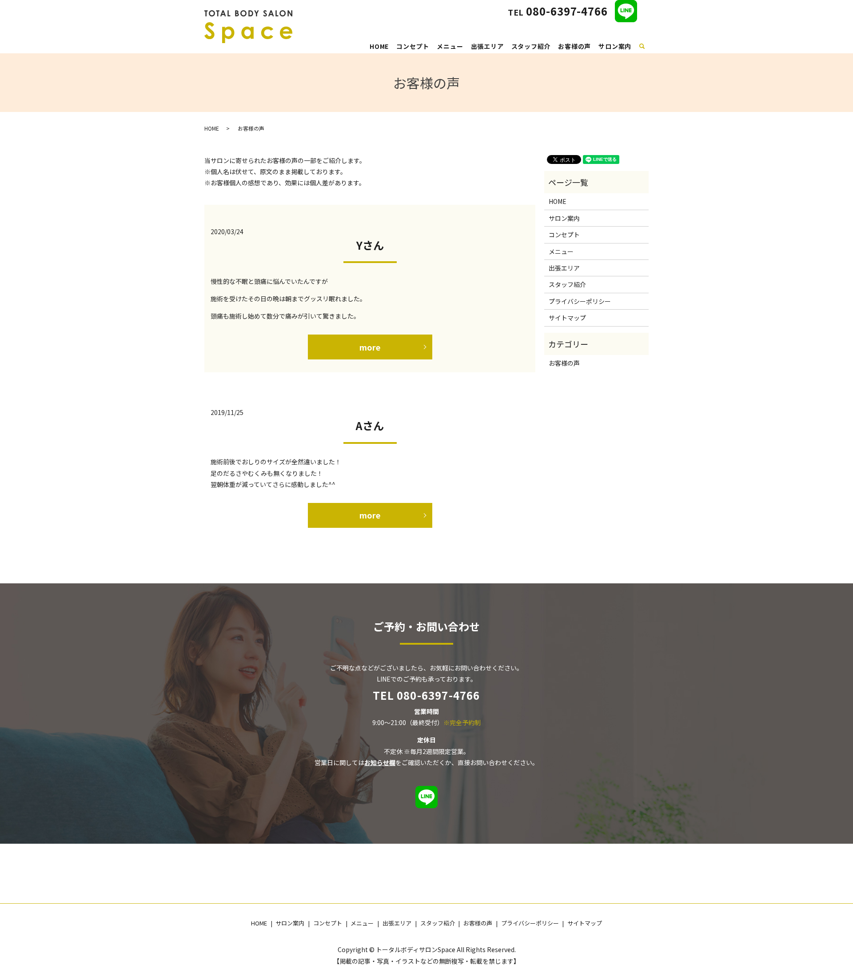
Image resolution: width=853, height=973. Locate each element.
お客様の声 (574, 46)
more (369, 347)
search (647, 44)
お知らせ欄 (379, 762)
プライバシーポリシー (580, 301)
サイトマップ (567, 317)
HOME (379, 46)
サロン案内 (614, 46)
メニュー (450, 46)
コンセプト (412, 46)
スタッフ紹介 (530, 46)
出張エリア (487, 46)
